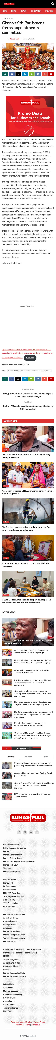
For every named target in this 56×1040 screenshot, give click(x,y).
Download (30, 358)
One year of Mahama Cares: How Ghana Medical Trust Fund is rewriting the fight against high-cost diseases (32, 735)
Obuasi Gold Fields (10, 966)
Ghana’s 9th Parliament (31, 371)
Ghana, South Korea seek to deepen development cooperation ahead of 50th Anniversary (26, 601)
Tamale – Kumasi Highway (14, 938)
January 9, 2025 (29, 39)
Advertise (15, 1022)
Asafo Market (9, 1005)
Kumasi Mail (14, 39)
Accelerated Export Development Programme (22, 949)
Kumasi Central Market (12, 855)
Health (24, 11)
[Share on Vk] (38, 74)
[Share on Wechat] (32, 74)
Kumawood (8, 883)
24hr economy (9, 900)
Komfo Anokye (9, 941)
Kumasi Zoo (8, 851)
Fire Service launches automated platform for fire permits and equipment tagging (26, 528)
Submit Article (39, 1022)
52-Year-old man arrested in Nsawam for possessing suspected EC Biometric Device (33, 764)
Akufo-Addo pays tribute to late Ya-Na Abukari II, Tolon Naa (31, 671)
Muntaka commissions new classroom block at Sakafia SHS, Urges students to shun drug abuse (33, 714)
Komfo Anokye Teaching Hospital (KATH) (20, 953)
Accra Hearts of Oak (11, 963)
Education (36, 11)
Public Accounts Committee (14, 848)
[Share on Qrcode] (51, 74)
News (13, 11)
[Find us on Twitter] (25, 832)
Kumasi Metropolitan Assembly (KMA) (19, 861)
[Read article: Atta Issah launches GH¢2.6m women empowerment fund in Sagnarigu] (28, 475)
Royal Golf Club (9, 998)
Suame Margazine (10, 959)
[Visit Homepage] (9, 3)
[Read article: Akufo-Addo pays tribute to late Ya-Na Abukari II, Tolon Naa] (28, 548)
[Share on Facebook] (12, 74)
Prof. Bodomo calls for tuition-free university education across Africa (29, 724)
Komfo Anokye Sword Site (14, 914)
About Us (19, 1025)
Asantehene (8, 988)
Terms (27, 1025)
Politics (49, 11)
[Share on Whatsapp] (5, 74)
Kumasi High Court (10, 865)
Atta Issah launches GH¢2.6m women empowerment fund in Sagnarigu (31, 651)
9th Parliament (9, 907)
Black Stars (8, 1011)
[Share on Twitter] (18, 74)
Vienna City (8, 868)
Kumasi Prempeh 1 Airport (14, 935)
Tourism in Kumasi (10, 1008)
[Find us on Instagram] (37, 832)
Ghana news (13, 371)
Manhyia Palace (9, 880)
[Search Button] (52, 4)
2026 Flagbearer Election (13, 896)
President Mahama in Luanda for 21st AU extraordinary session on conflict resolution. (32, 683)
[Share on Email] (45, 74)
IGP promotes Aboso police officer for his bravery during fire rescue (28, 641)
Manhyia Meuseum (11, 991)
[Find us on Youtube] (31, 832)
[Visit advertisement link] (30, 116)
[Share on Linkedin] (25, 74)
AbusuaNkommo (10, 921)
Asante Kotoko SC (10, 918)
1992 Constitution (10, 903)
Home (4, 11)
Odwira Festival (9, 890)
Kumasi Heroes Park (11, 931)
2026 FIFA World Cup (11, 893)
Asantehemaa (9, 1001)
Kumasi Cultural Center (12, 858)
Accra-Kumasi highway (12, 994)
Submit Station (26, 1022)
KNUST (6, 956)
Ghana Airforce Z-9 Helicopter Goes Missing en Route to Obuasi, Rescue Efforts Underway (34, 785)
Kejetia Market (9, 984)
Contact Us (35, 1025)
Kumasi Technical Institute (14, 973)
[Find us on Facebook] (19, 832)
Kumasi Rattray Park (11, 872)
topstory (47, 371)
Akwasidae (7, 928)
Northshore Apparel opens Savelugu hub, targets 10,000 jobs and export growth (32, 703)
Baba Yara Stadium (11, 845)
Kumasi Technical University (14, 976)
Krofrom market (10, 886)
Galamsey (7, 970)
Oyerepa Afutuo (10, 925)
